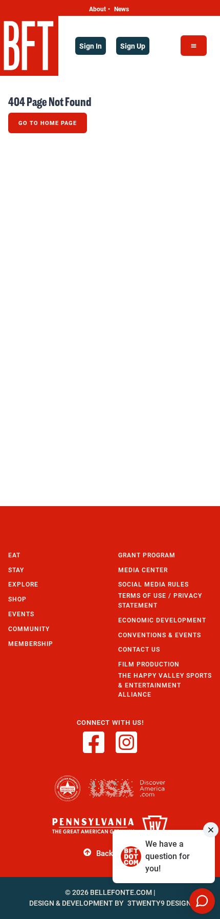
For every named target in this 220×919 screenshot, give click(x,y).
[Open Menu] (194, 45)
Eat (14, 555)
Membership (30, 644)
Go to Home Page (47, 123)
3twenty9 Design (159, 903)
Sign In (90, 46)
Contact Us (139, 649)
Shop (17, 599)
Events (21, 614)
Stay (16, 570)
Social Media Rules (153, 584)
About (97, 9)
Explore (23, 584)
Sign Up (132, 46)
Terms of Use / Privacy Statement (160, 600)
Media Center (143, 570)
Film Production (149, 664)
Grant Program (146, 555)
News (121, 9)
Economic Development (162, 620)
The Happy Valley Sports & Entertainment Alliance (165, 685)
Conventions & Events (159, 635)
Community (29, 629)
